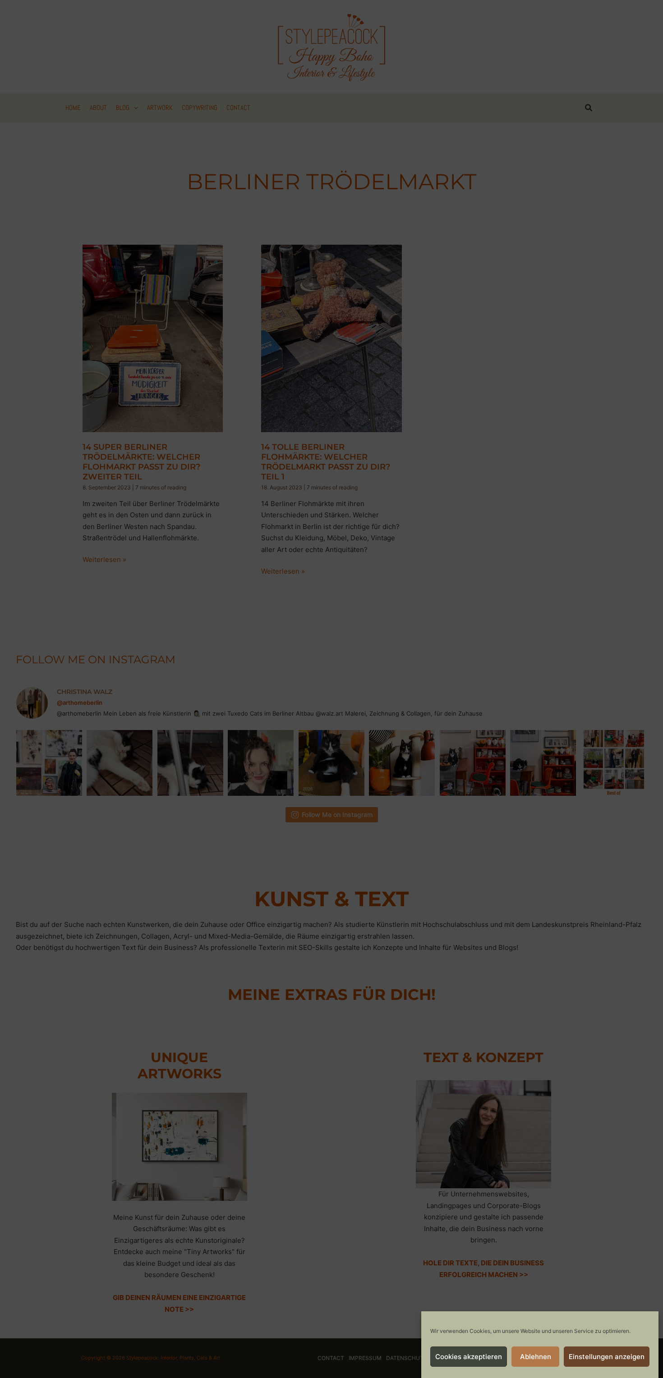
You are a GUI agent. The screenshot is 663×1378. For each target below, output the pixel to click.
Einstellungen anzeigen (607, 1356)
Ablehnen (535, 1356)
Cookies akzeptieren (468, 1356)
